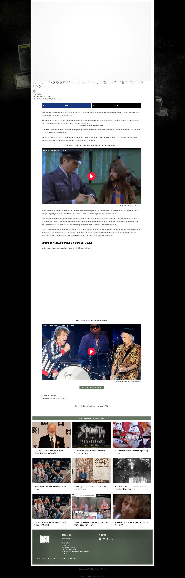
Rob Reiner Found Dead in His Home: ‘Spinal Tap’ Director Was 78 (48, 452)
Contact (64, 553)
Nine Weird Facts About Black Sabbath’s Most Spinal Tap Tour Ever (130, 487)
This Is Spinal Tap (66, 115)
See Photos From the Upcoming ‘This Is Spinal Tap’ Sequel (50, 523)
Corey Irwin (36, 94)
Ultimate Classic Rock (131, 206)
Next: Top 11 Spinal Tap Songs (91, 387)
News (64, 398)
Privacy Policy (66, 545)
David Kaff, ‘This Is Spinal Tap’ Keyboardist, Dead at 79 (131, 523)
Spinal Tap (100, 130)
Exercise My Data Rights (69, 549)
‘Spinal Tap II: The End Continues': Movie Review (50, 487)
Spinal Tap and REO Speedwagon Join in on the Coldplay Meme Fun (91, 523)
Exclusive (52, 398)
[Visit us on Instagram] (101, 538)
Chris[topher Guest (123, 137)
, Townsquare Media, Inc (62, 559)
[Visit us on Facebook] (108, 538)
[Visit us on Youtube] (105, 538)
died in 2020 (54, 211)
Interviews (59, 398)
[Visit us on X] (112, 538)
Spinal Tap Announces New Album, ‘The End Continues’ (90, 487)
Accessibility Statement (69, 547)
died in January (60, 214)
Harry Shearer (46, 112)
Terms (64, 541)
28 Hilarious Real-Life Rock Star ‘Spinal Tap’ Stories (131, 452)
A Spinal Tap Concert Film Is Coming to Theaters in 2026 (89, 452)
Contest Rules (66, 543)
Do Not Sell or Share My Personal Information (75, 551)
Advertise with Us (67, 539)
